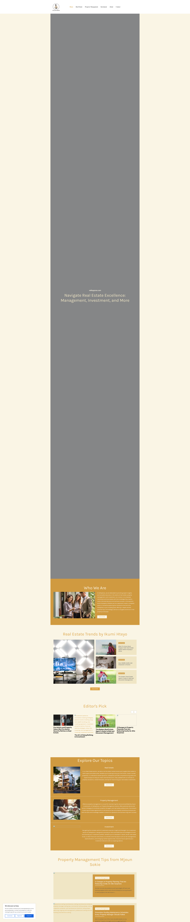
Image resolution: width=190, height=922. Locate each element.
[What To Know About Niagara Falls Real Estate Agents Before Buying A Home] (106, 647)
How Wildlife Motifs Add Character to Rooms (125, 663)
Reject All (19, 915)
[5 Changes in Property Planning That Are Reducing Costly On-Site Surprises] (74, 884)
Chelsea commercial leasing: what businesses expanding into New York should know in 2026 (105, 739)
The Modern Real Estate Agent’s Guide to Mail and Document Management (126, 678)
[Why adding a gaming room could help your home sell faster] (73, 662)
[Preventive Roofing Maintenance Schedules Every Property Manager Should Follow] (74, 908)
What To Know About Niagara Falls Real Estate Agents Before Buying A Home (126, 649)
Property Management (91, 7)
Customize (9, 915)
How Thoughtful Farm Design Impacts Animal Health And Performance (126, 736)
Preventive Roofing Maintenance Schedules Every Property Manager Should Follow (111, 913)
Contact (118, 7)
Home (71, 7)
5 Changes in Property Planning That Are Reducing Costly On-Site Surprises (84, 730)
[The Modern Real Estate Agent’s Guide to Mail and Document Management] (106, 677)
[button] (135, 712)
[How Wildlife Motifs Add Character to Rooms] (106, 662)
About (111, 7)
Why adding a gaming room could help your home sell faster (74, 680)
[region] (19, 911)
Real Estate (79, 7)
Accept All (29, 915)
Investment (104, 7)
